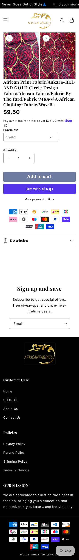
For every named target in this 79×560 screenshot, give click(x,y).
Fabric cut (10, 130)
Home (7, 391)
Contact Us (12, 417)
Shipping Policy (15, 461)
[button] (5, 20)
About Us (10, 409)
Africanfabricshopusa (45, 554)
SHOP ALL (11, 400)
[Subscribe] (65, 324)
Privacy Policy (14, 444)
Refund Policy (14, 452)
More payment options (40, 199)
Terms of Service (16, 470)
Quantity (9, 150)
